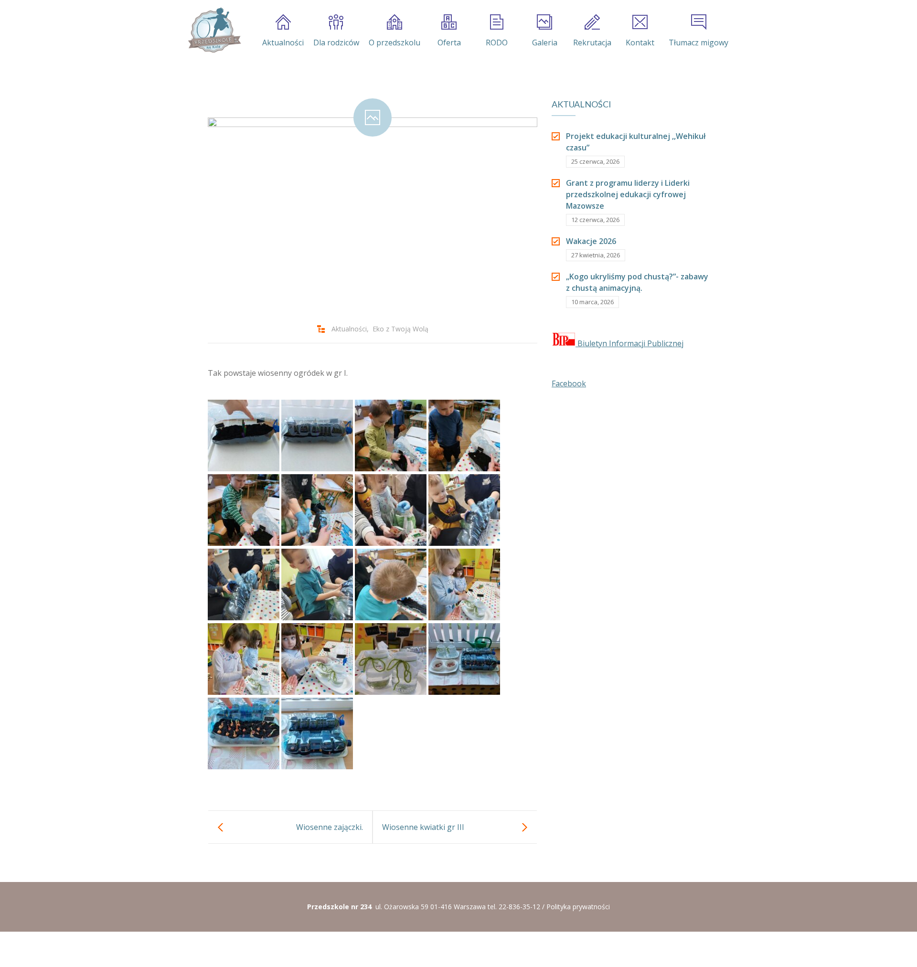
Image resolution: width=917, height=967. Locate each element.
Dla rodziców (336, 42)
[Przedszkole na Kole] (214, 30)
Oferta (449, 42)
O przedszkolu (394, 42)
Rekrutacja (592, 42)
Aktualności (283, 42)
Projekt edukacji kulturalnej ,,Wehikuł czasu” (635, 142)
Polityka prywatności (578, 906)
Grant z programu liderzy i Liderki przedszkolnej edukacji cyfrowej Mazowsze (628, 194)
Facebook (569, 383)
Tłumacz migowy (698, 42)
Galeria (544, 42)
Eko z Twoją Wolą (400, 328)
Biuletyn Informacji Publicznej (629, 343)
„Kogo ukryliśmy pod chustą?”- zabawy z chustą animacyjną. (637, 282)
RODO (497, 42)
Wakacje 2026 (591, 241)
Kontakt (640, 42)
